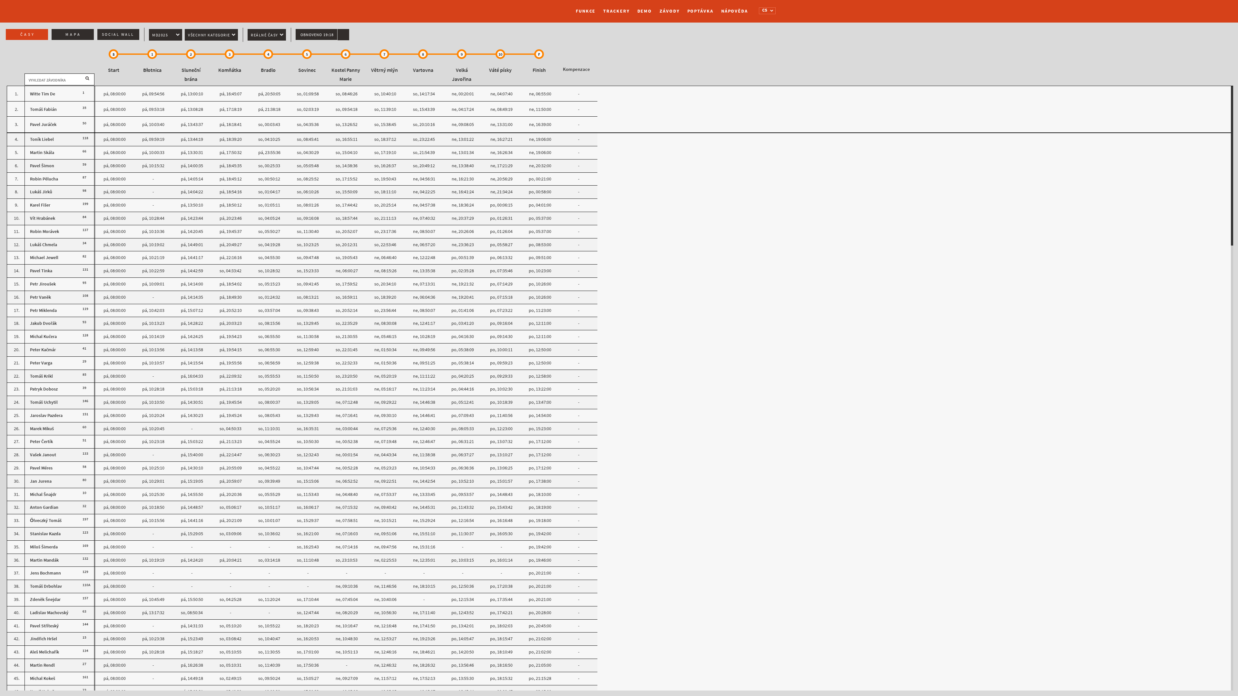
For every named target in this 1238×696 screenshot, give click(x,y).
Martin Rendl (42, 665)
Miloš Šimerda (44, 547)
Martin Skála (42, 153)
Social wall (118, 34)
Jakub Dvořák (43, 323)
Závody (669, 11)
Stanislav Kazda (45, 534)
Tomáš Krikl (41, 376)
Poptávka (700, 11)
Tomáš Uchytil (44, 402)
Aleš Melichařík (44, 652)
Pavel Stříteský (44, 626)
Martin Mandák (44, 560)
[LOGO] (491, 8)
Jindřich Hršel (43, 639)
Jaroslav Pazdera (46, 415)
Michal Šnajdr (43, 494)
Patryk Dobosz (44, 389)
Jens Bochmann (45, 573)
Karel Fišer (40, 205)
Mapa (73, 34)
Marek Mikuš (42, 429)
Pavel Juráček (43, 124)
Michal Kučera (43, 337)
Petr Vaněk (40, 297)
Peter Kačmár (43, 350)
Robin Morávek (44, 231)
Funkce (585, 11)
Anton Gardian (44, 507)
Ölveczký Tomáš (46, 520)
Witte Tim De (42, 94)
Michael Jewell (44, 258)
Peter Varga (41, 363)
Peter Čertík (41, 442)
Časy (27, 34)
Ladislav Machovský (49, 613)
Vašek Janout (43, 455)
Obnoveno (317, 34)
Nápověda (734, 11)
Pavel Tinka (41, 271)
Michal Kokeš (42, 678)
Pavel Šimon (42, 166)
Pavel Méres (41, 468)
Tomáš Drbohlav (46, 586)
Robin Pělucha (44, 179)
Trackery (616, 11)
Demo (644, 11)
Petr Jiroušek (43, 284)
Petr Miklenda (43, 310)
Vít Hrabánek (42, 218)
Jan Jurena (41, 481)
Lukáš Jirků (41, 192)
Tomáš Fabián (43, 109)
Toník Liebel (42, 139)
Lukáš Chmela (43, 245)
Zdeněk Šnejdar (45, 599)
